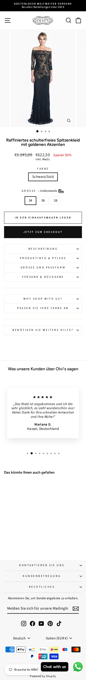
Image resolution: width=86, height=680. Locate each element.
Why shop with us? (42, 299)
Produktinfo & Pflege (43, 258)
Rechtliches (42, 587)
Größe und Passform (43, 268)
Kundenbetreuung (42, 576)
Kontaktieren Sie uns (41, 565)
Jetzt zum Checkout (43, 232)
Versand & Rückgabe (43, 277)
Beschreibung (43, 249)
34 (30, 200)
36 (43, 200)
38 (55, 200)
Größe (40, 191)
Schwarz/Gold (43, 176)
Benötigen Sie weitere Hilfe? (43, 330)
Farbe (43, 169)
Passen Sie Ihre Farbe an (43, 308)
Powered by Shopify (43, 676)
